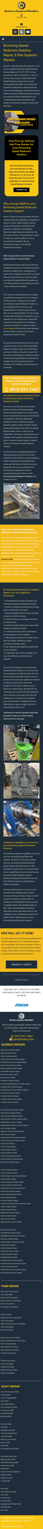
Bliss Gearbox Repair (8, 1077)
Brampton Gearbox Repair (10, 1081)
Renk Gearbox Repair (8, 1245)
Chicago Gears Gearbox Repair (11, 1087)
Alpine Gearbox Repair (8, 1053)
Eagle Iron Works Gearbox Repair (12, 1131)
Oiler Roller (4, 1489)
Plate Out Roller (6, 1424)
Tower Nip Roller (6, 1436)
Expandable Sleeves (8, 1404)
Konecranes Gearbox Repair (10, 1191)
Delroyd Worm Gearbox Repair (11, 1122)
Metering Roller (6, 1416)
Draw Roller (5, 1401)
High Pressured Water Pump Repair (13, 1324)
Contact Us (21, 190)
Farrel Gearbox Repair (8, 1147)
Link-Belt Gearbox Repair (9, 1200)
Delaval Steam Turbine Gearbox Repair (14, 1119)
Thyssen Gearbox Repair (9, 1266)
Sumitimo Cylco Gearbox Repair (12, 1260)
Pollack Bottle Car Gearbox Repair (13, 1242)
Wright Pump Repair (8, 1373)
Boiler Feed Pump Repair (9, 1298)
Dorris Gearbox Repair (8, 1128)
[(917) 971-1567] (21, 15)
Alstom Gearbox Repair (9, 1056)
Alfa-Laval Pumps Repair (9, 1291)
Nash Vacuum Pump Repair (10, 1338)
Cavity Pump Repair (8, 1304)
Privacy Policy (17, 1521)
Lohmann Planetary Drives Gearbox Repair (16, 1203)
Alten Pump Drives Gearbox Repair (13, 1059)
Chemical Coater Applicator (10, 1472)
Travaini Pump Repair (8, 1353)
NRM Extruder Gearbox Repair (11, 1222)
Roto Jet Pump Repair (8, 1344)
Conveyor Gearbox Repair (10, 1096)
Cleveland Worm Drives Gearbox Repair (14, 1090)
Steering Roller (6, 1507)
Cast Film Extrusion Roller (10, 1392)
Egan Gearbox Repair (8, 1134)
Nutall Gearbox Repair (8, 1230)
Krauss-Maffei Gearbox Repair (11, 1194)
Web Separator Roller (8, 1459)
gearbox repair (9, 431)
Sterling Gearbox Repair (9, 1257)
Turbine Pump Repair (8, 1361)
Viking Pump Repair (7, 1367)
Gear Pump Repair (7, 1321)
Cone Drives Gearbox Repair (10, 1093)
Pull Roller (4, 1427)
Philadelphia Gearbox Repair (11, 1233)
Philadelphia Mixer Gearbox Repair (13, 1236)
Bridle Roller (5, 1469)
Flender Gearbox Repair (9, 1153)
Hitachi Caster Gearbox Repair (11, 1185)
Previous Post (21, 980)
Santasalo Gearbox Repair (10, 1251)
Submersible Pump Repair (10, 1350)
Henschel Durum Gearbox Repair (12, 1182)
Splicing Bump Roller (8, 1430)
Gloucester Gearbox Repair (10, 1162)
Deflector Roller (6, 1475)
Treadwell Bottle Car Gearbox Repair (13, 1270)
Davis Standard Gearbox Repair (12, 1116)
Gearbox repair (7, 559)
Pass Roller (4, 1495)
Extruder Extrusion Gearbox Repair (13, 1140)
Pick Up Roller (5, 1498)
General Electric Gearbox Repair (12, 1159)
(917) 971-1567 (22, 17)
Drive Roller (4, 1446)
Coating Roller (6, 1395)
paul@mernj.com (21, 27)
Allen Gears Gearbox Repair (10, 1050)
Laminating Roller (7, 1413)
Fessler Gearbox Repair (9, 1150)
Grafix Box (19, 1526)
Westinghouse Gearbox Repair (11, 1273)
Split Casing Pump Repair (9, 1347)
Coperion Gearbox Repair (9, 1102)
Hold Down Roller (7, 1478)
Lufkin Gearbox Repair (8, 1207)
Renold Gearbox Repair (9, 1248)
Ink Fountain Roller (7, 1410)
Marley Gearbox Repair (9, 1210)
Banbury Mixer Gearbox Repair (11, 1068)
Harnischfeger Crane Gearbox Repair (14, 1176)
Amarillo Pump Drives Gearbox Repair (14, 1062)
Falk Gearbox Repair (8, 1144)
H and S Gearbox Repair (9, 1170)
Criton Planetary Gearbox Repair (12, 1110)
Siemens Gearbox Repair (9, 1254)
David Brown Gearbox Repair (11, 1113)
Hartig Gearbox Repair (8, 1179)
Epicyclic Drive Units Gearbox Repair (13, 1137)
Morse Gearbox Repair (8, 1216)
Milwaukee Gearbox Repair (10, 1213)
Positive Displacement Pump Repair (13, 1341)
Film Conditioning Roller (9, 1407)
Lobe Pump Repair (7, 1327)
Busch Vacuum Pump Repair (11, 1301)
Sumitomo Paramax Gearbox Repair (13, 1263)
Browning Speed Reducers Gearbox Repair (16, 1084)
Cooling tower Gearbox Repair (11, 1099)
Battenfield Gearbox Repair (10, 1071)
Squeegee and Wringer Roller (11, 1504)
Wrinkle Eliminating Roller (9, 1462)
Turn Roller (4, 1510)
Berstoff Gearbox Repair (9, 1074)
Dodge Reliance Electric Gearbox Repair (14, 1125)
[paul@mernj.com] (21, 24)
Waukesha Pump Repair (9, 1370)
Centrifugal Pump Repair (9, 1307)
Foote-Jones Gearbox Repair (11, 1156)
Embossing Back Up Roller (10, 1449)
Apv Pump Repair (7, 1294)
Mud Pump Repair (7, 1330)
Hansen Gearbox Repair (9, 1173)
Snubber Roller (6, 1501)
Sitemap (27, 1521)
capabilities (8, 434)
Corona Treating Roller (8, 1398)
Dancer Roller (5, 1442)
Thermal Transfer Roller (9, 1433)
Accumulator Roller (7, 1465)
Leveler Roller (5, 1481)
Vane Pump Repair (7, 1364)
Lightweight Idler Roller (9, 1456)
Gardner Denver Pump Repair (11, 1318)
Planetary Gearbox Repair (10, 1239)
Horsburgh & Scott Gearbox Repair (13, 1188)
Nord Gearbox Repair (8, 1219)
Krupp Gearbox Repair (8, 1197)
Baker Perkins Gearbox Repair (11, 1065)
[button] (3, 39)
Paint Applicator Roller (8, 1492)
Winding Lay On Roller (8, 1439)
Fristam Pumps (6, 1315)
